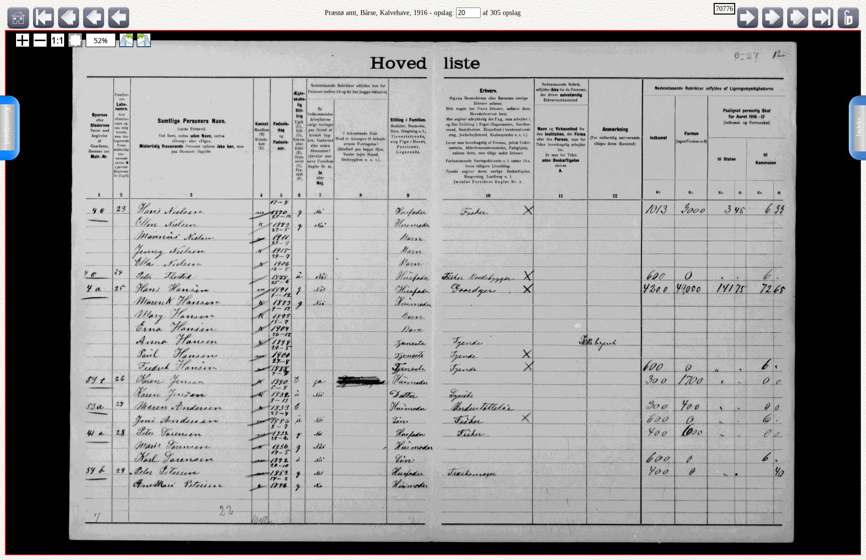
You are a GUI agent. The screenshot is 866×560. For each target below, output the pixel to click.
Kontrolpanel (7, 125)
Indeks (858, 127)
